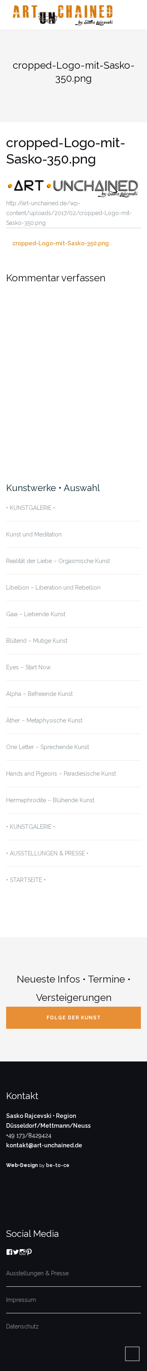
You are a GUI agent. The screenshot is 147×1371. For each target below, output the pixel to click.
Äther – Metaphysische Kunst (44, 720)
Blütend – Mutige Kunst (36, 640)
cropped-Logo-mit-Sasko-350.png (60, 243)
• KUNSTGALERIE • (30, 508)
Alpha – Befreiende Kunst (39, 694)
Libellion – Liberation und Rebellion (53, 587)
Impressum (21, 1300)
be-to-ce (57, 1165)
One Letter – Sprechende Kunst (47, 747)
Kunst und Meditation (34, 534)
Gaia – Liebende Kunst (35, 614)
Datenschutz (22, 1326)
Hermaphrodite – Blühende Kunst (50, 800)
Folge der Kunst (74, 1018)
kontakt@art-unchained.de (44, 1145)
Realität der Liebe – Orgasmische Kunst (58, 561)
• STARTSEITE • (26, 880)
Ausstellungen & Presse (37, 1273)
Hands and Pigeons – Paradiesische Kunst (61, 773)
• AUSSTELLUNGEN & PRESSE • (47, 853)
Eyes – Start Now (28, 667)
